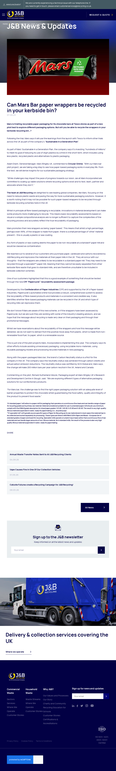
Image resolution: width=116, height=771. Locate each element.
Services (11, 703)
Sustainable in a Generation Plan (62, 141)
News (13, 24)
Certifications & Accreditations (50, 721)
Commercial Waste (13, 691)
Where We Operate (12, 709)
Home (5, 24)
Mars (9, 124)
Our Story (47, 699)
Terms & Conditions (44, 741)
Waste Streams (33, 699)
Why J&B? (48, 689)
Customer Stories (15, 715)
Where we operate (15, 651)
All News (89, 507)
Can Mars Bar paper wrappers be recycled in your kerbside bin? (45, 24)
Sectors (11, 699)
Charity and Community (54, 703)
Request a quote (99, 14)
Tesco (77, 124)
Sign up (101, 550)
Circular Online (75, 163)
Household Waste (31, 691)
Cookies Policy (27, 741)
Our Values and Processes (55, 695)
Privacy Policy (12, 741)
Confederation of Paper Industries (41, 289)
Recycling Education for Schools (54, 709)
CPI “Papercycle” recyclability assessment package (49, 281)
